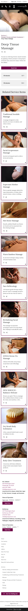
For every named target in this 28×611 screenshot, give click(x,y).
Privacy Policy (20, 605)
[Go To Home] (22, 6)
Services (3, 35)
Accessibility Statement (10, 605)
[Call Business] (6, 7)
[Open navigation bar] (2, 6)
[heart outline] (3, 161)
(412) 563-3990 (6, 487)
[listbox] (4, 1)
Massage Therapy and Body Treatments (12, 37)
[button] (10, 6)
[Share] (5, 51)
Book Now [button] (14, 68)
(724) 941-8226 (6, 514)
